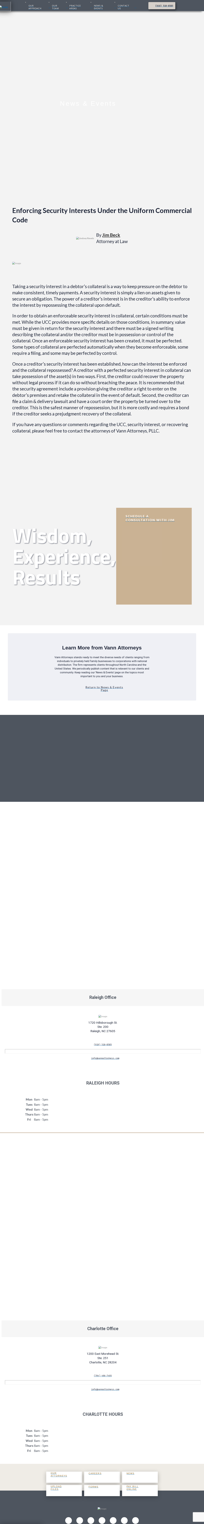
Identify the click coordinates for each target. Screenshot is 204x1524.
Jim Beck (111, 235)
